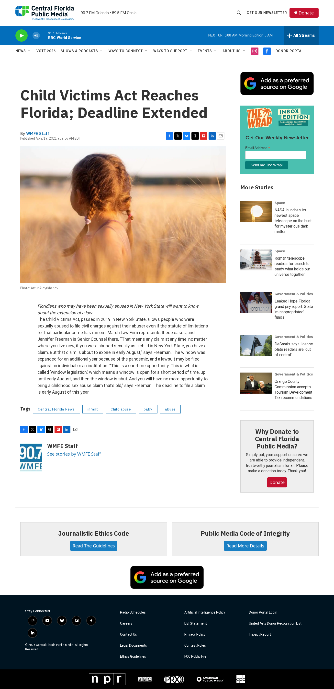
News (20, 51)
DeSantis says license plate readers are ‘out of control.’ (294, 349)
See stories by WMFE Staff (74, 454)
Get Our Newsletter (267, 13)
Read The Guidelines (94, 546)
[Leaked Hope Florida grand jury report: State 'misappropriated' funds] (256, 302)
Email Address (257, 147)
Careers (126, 623)
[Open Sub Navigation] (30, 51)
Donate (306, 12)
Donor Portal (289, 51)
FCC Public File (195, 656)
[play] (21, 35)
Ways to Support (170, 51)
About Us (232, 51)
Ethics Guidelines (133, 656)
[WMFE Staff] (31, 457)
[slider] (44, 35)
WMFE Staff (37, 133)
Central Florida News (56, 409)
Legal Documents (133, 645)
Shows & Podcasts (79, 51)
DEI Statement (195, 623)
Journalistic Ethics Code (93, 533)
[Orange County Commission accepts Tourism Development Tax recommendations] (256, 383)
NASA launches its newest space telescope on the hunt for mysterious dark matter (293, 221)
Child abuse (121, 409)
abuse (170, 409)
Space (280, 203)
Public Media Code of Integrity (245, 533)
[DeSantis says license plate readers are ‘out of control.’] (256, 345)
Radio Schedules (133, 612)
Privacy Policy (194, 634)
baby (148, 409)
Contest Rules (195, 645)
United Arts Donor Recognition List (275, 623)
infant (93, 409)
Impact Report (260, 634)
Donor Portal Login (263, 612)
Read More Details (245, 546)
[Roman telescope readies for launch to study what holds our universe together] (256, 259)
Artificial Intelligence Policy (204, 612)
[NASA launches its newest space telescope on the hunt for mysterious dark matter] (256, 211)
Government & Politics (294, 294)
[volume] (36, 35)
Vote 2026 (46, 51)
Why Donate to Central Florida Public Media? (277, 438)
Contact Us (128, 634)
